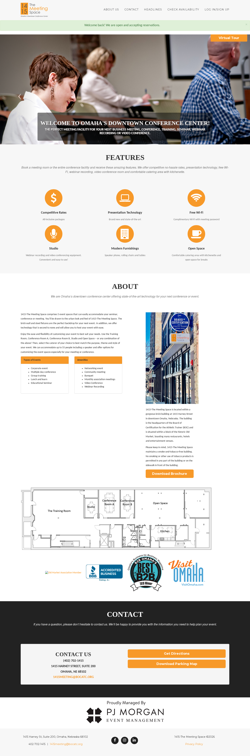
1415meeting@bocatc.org (73, 677)
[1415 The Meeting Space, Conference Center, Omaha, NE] (104, 573)
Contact (131, 9)
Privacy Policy (194, 744)
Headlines (153, 9)
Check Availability (183, 9)
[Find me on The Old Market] (63, 573)
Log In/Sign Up (217, 9)
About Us (111, 9)
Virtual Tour (229, 38)
